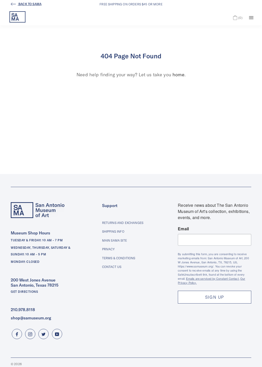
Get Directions (24, 292)
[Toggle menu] (251, 17)
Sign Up (214, 297)
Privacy (108, 249)
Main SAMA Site (114, 240)
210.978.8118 (23, 309)
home (178, 75)
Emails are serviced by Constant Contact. (212, 278)
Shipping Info (113, 231)
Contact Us (112, 267)
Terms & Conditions (118, 258)
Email (183, 229)
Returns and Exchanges (122, 223)
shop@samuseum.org (31, 317)
